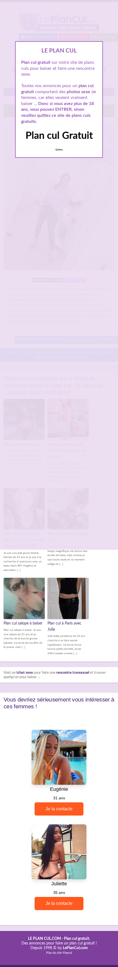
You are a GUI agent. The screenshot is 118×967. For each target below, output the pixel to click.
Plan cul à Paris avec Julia (64, 626)
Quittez (59, 150)
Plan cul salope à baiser (23, 623)
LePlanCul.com (75, 948)
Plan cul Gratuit (59, 136)
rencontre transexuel (72, 673)
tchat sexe (24, 673)
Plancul (67, 952)
